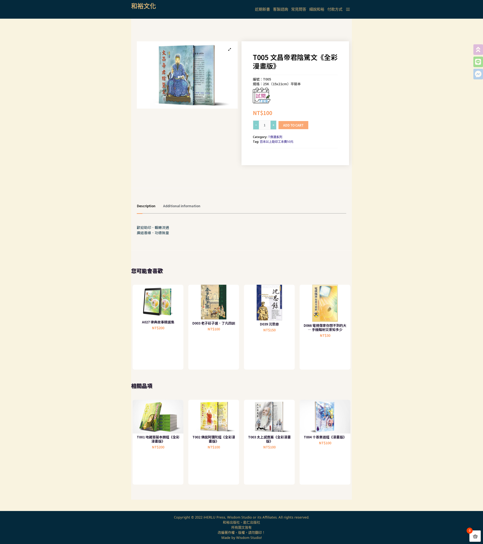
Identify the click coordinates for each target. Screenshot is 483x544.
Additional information (181, 206)
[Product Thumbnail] (229, 49)
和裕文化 (143, 6)
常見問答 (298, 9)
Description (146, 206)
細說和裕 (316, 9)
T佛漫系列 (275, 137)
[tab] (150, 206)
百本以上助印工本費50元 (276, 142)
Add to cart (293, 125)
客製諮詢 (280, 9)
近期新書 (262, 9)
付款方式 (334, 9)
